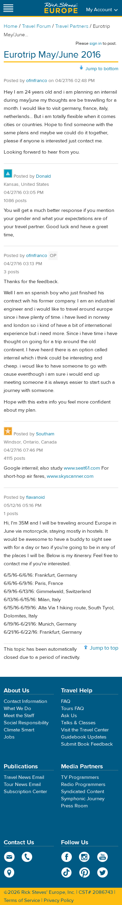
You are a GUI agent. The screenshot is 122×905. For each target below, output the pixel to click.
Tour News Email (22, 784)
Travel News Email (24, 777)
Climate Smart (19, 730)
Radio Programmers (83, 784)
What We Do (17, 708)
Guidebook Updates (83, 737)
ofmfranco (36, 81)
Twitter (102, 872)
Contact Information (25, 701)
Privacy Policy (59, 900)
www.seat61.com (82, 468)
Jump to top (104, 648)
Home (11, 26)
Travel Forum (36, 26)
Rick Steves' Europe (61, 8)
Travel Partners (71, 26)
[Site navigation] (8, 8)
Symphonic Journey (82, 798)
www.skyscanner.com (70, 476)
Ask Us (69, 715)
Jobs (9, 737)
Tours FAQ (72, 708)
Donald (43, 176)
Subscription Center (25, 791)
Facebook (66, 856)
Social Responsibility (26, 723)
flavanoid (35, 497)
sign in (95, 43)
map (9, 872)
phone (27, 856)
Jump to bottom (101, 69)
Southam (45, 434)
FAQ (65, 701)
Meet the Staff (19, 715)
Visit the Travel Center (85, 730)
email (9, 856)
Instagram (84, 856)
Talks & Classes (78, 723)
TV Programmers (80, 777)
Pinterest (84, 872)
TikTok (66, 872)
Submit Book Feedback (87, 744)
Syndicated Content (82, 791)
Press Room (74, 806)
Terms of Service (22, 900)
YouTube (102, 856)
